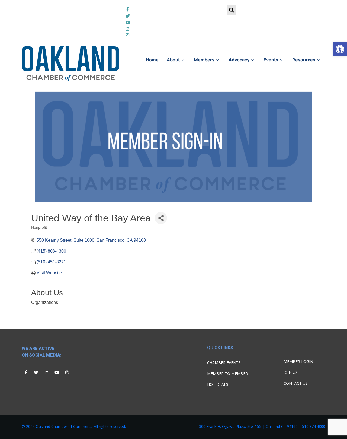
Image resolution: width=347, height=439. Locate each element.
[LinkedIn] (173, 21)
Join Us (291, 372)
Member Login (298, 361)
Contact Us (296, 383)
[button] (340, 49)
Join (76, 11)
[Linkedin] (46, 372)
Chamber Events (224, 362)
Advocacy (239, 59)
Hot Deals (217, 384)
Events (271, 59)
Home (152, 59)
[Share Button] (161, 218)
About (173, 59)
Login (103, 11)
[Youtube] (57, 372)
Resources (303, 59)
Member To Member (227, 373)
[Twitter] (173, 15)
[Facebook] (173, 8)
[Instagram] (67, 372)
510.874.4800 (313, 426)
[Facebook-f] (26, 372)
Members (204, 59)
